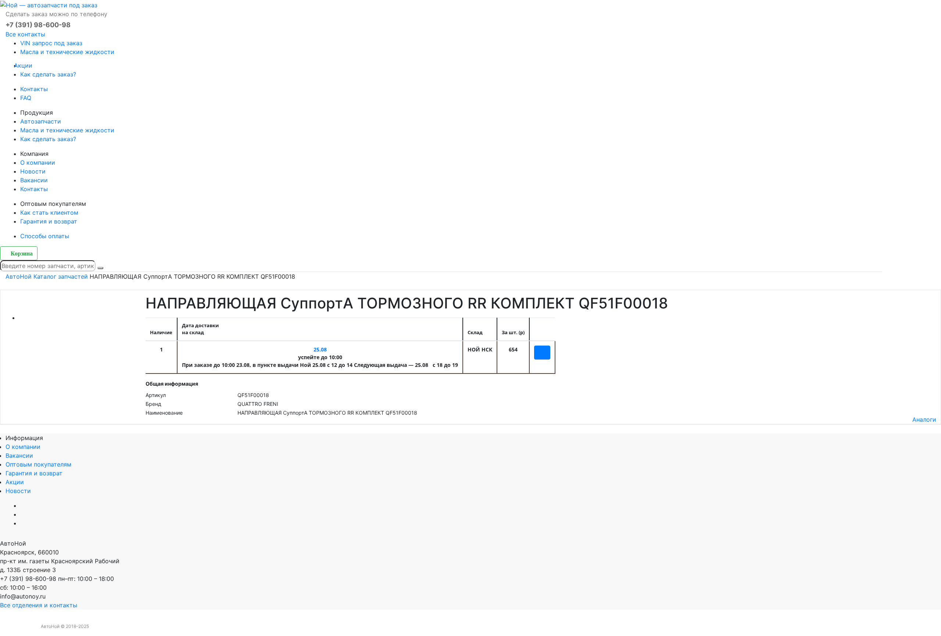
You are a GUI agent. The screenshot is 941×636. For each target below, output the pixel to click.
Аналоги (924, 419)
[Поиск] (100, 268)
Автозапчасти (40, 121)
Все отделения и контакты (38, 605)
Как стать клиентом (49, 212)
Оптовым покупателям (38, 464)
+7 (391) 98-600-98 (38, 25)
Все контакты (25, 34)
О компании (37, 162)
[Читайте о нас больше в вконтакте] (460, 543)
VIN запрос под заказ (51, 43)
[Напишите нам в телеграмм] (478, 543)
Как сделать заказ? (48, 74)
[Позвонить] (2, 631)
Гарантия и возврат (48, 221)
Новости (33, 171)
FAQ (25, 97)
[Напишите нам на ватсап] (495, 543)
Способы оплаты (44, 236)
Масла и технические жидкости (67, 52)
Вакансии (34, 180)
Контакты (34, 89)
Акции (26, 65)
